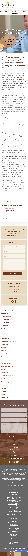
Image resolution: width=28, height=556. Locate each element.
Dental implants (5, 329)
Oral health (17, 39)
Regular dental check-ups (10, 156)
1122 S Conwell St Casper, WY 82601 (14, 448)
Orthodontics (4, 360)
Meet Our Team (14, 501)
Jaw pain (3, 350)
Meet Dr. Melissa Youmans (14, 499)
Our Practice (14, 494)
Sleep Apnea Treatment (14, 532)
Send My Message (13, 273)
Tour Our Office (14, 503)
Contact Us (14, 510)
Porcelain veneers (6, 363)
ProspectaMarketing (14, 551)
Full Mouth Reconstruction (8, 341)
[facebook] (10, 462)
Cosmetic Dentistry (10, 38)
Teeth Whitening (14, 534)
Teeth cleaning (5, 382)
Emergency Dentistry (14, 522)
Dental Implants (14, 520)
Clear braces (4, 313)
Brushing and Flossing (7, 310)
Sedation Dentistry (14, 531)
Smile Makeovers (5, 379)
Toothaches (4, 391)
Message (14, 422)
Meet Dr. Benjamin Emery (14, 500)
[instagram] (14, 462)
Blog (12, 12)
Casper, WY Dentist (5, 12)
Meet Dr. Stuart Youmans (14, 497)
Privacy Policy (14, 507)
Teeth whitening (5, 385)
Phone (14, 417)
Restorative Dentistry (13, 41)
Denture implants (6, 332)
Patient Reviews (14, 542)
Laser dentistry (5, 354)
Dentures (14, 521)
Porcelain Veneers (14, 528)
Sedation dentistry (13, 43)
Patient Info (14, 506)
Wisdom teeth (5, 397)
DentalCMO (7, 550)
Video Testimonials (14, 543)
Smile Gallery (14, 541)
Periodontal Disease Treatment (14, 527)
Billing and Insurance (14, 504)
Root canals (4, 369)
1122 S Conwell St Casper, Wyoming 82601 (9, 210)
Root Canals (14, 530)
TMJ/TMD (3, 388)
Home (14, 496)
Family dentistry (5, 338)
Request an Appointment (14, 511)
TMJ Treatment (14, 535)
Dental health (5, 325)
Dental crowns (5, 322)
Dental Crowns (14, 518)
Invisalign (3, 347)
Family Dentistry (14, 524)
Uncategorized (5, 394)
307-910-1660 (8, 201)
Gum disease (4, 344)
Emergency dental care (7, 335)
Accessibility (14, 509)
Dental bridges (5, 319)
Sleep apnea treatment (7, 375)
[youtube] (17, 462)
